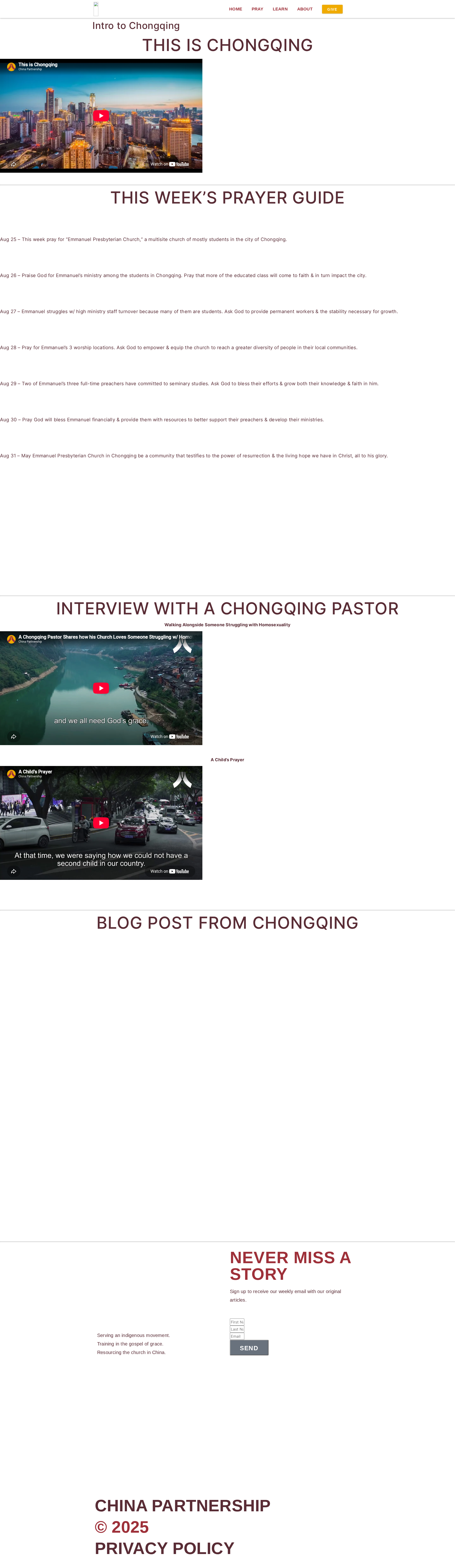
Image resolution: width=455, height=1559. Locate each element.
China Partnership (183, 1505)
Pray (257, 9)
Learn (280, 9)
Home (235, 9)
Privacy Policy (165, 1548)
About (305, 9)
